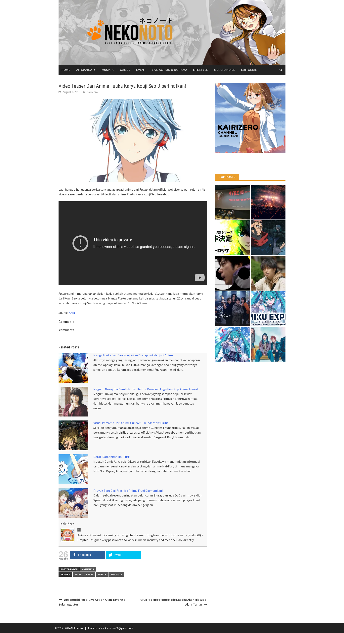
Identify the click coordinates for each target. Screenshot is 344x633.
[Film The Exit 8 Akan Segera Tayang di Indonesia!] (232, 273)
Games (125, 69)
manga (102, 574)
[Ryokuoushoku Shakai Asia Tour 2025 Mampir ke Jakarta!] (268, 344)
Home (66, 69)
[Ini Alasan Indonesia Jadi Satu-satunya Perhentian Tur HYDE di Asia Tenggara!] (232, 202)
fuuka (89, 574)
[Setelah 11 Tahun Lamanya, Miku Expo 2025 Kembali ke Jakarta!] (232, 344)
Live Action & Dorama (169, 69)
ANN (72, 313)
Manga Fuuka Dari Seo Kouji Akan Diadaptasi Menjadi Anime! (133, 355)
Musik (106, 69)
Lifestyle (200, 69)
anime (78, 574)
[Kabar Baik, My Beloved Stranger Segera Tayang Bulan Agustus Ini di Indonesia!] (268, 273)
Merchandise (224, 69)
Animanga (84, 69)
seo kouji (116, 574)
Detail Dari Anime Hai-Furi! (111, 457)
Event (141, 69)
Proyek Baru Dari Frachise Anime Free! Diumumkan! (128, 491)
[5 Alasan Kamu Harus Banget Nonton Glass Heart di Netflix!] (232, 308)
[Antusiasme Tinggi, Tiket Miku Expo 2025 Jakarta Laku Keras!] (268, 308)
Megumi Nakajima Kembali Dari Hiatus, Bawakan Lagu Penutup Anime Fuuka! (145, 389)
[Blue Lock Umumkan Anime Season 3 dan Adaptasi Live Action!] (232, 237)
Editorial (249, 69)
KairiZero (92, 92)
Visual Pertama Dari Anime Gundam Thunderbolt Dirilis (130, 423)
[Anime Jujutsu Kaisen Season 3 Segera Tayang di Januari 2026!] (268, 237)
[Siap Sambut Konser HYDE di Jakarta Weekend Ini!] (268, 202)
